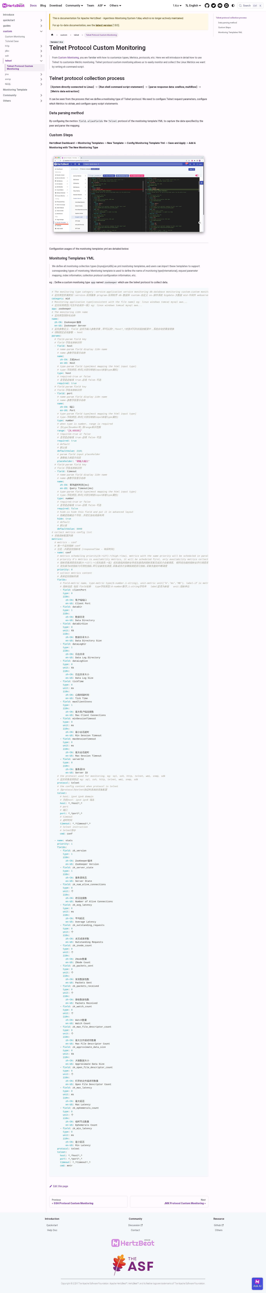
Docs (33, 5)
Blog (43, 5)
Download (56, 5)
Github (217, 1225)
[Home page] (52, 35)
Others (218, 1230)
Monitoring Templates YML (230, 32)
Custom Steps (224, 27)
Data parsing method (227, 23)
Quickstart (52, 1225)
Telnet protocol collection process (231, 18)
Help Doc (52, 1230)
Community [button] (73, 5)
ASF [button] (100, 5)
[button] (23, 20)
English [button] (193, 5)
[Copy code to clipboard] (204, 291)
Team (90, 5)
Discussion (134, 1225)
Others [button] (114, 5)
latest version (104, 25)
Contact (135, 1230)
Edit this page (60, 1186)
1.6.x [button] (176, 5)
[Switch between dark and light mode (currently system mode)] (233, 5)
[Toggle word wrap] (199, 291)
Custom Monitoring (68, 57)
